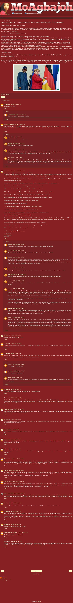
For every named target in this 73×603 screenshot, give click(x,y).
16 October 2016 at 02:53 (15, 439)
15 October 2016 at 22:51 (15, 335)
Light (9, 157)
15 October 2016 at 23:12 (18, 250)
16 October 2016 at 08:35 (20, 274)
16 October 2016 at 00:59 (18, 409)
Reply (5, 108)
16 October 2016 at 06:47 (15, 524)
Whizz (5, 429)
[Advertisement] (36, 591)
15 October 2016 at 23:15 (18, 257)
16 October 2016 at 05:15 (15, 511)
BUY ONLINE (11, 274)
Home (36, 571)
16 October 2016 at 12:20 (18, 308)
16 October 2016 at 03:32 (18, 470)
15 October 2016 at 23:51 (18, 268)
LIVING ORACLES (8, 493)
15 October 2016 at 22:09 (19, 171)
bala (9, 377)
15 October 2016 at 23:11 (18, 244)
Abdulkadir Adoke (8, 124)
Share (3, 96)
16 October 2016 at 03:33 (18, 481)
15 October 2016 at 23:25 (15, 343)
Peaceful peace (8, 458)
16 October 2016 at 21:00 (18, 143)
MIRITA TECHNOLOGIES (10, 532)
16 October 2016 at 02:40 (13, 429)
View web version (36, 573)
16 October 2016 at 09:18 (18, 280)
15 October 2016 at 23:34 (16, 136)
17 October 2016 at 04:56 (18, 317)
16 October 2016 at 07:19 (22, 532)
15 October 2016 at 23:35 (15, 353)
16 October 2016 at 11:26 (16, 541)
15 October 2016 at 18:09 (15, 104)
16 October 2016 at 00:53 (16, 397)
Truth (9, 136)
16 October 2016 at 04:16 (15, 503)
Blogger (39, 601)
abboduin (6, 503)
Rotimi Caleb (11, 114)
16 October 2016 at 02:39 (15, 419)
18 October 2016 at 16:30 (16, 157)
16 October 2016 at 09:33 (18, 288)
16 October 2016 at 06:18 (20, 114)
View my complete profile (6, 580)
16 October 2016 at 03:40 (19, 493)
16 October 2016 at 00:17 (18, 371)
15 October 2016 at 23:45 (15, 389)
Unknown (6, 104)
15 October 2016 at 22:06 (19, 124)
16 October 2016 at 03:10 (15, 449)
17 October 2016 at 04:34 (18, 149)
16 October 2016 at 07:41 (16, 377)
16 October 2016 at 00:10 (18, 364)
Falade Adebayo (8, 409)
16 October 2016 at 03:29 (18, 458)
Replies (7, 111)
